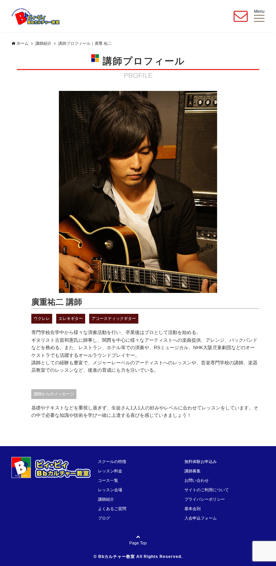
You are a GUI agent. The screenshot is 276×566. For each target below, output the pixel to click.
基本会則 (192, 508)
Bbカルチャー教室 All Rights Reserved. (140, 556)
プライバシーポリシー (204, 499)
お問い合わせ (196, 480)
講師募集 (192, 471)
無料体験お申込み (200, 461)
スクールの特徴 (112, 461)
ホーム (22, 43)
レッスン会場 (110, 490)
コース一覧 (108, 480)
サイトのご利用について (206, 490)
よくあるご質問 (112, 508)
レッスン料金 (110, 471)
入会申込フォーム (200, 518)
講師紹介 (106, 499)
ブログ (104, 518)
